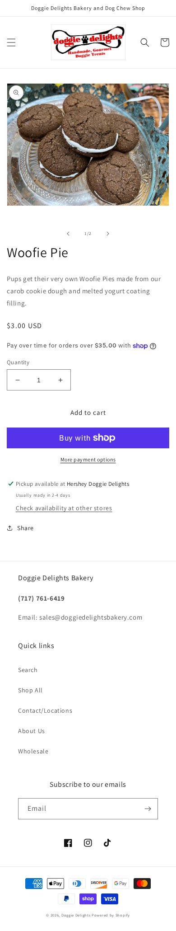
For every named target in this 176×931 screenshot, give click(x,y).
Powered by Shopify (111, 914)
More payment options (88, 459)
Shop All (30, 690)
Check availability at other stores (64, 508)
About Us (31, 731)
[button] (11, 42)
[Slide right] (108, 234)
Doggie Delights (76, 914)
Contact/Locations (45, 710)
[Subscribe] (147, 808)
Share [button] (25, 528)
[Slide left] (68, 234)
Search (28, 670)
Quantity (18, 362)
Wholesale (33, 751)
